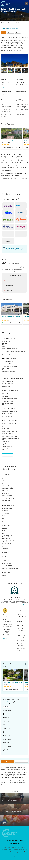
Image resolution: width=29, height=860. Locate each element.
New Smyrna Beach (9, 750)
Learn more (5, 638)
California (10, 666)
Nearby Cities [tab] (6, 706)
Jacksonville (7, 710)
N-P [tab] (23, 706)
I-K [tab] (17, 706)
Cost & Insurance (9, 22)
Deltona (6, 717)
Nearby (4, 666)
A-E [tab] (11, 706)
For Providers (14, 844)
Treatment (17, 22)
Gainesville (7, 721)
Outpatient (3, 104)
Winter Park (7, 746)
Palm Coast (7, 714)
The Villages (7, 735)
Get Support (19, 841)
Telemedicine (9, 104)
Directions (3, 87)
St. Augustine (8, 732)
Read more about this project (18, 851)
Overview (3, 22)
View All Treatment (7, 455)
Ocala (6, 725)
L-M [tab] (20, 706)
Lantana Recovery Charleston (10, 140)
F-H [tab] (14, 706)
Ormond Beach (8, 739)
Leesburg (7, 728)
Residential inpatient (5, 103)
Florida (9, 702)
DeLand (6, 743)
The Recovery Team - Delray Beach (13, 682)
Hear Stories (10, 841)
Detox (2, 106)
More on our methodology (19, 604)
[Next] (27, 139)
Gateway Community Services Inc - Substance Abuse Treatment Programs (11, 316)
